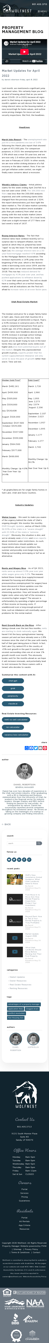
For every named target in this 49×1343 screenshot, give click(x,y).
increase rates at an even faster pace (29, 289)
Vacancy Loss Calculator (16, 734)
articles (25, 538)
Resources (25, 1229)
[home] (16, 8)
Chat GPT (13, 680)
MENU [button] (43, 11)
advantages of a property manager (24, 1004)
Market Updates (17, 977)
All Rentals (24, 1221)
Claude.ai (13, 703)
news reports (39, 538)
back (7, 824)
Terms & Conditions (20, 1252)
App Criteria (24, 1225)
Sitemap (17, 1249)
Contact (36, 1252)
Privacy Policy (31, 1249)
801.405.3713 (39, 4)
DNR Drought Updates (13, 526)
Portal (24, 1189)
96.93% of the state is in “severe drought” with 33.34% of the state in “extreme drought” (23, 532)
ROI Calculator (13, 727)
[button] (9, 860)
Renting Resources (19, 988)
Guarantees (24, 1201)
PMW (44, 1246)
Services (24, 1193)
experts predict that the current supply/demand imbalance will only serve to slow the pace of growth (22, 355)
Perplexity (13, 696)
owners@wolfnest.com (12, 1276)
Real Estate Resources (20, 984)
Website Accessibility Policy (35, 1276)
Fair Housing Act (15, 1018)
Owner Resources (18, 981)
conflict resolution (16, 1013)
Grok (13, 688)
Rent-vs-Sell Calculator (16, 719)
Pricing (24, 1197)
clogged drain (32, 1009)
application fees (15, 1009)
